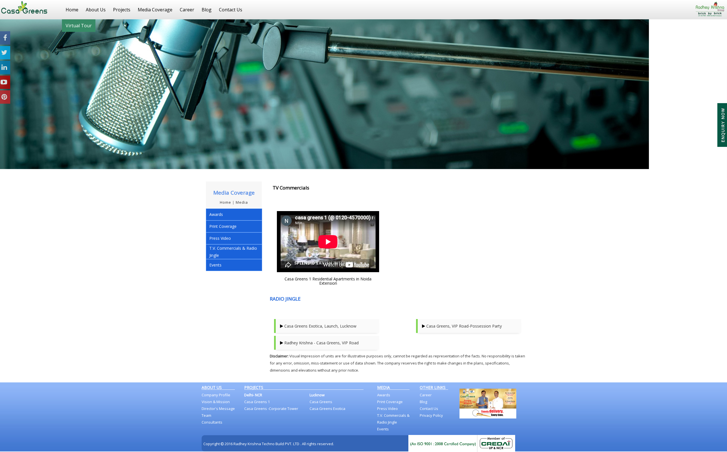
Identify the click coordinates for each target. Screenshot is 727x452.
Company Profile (216, 394)
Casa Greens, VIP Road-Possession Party (464, 326)
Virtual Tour (79, 25)
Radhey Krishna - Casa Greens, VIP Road (321, 342)
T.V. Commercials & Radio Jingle (233, 251)
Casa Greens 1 (257, 401)
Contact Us (230, 10)
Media (242, 202)
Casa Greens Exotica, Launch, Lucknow (320, 326)
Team (206, 415)
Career (187, 10)
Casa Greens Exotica (327, 408)
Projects (121, 10)
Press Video (220, 238)
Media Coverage (155, 10)
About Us (96, 10)
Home (72, 10)
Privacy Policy (431, 415)
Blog (207, 10)
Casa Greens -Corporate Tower (271, 408)
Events (215, 265)
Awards (216, 214)
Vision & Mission (216, 401)
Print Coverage (223, 226)
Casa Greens (321, 401)
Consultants (212, 422)
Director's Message (218, 408)
